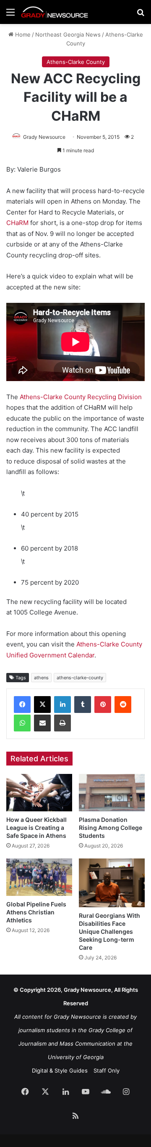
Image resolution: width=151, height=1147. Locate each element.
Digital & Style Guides (60, 1070)
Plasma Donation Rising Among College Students (110, 827)
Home (22, 34)
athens (41, 678)
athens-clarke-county (80, 678)
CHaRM (17, 223)
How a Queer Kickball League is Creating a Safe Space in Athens (36, 827)
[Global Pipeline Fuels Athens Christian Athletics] (39, 877)
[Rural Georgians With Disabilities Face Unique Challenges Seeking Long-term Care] (112, 882)
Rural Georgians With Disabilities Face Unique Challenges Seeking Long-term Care (109, 931)
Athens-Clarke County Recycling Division (81, 397)
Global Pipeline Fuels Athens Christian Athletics (36, 912)
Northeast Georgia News (68, 34)
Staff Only (107, 1070)
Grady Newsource (44, 137)
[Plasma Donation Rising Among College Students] (112, 792)
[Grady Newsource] (54, 12)
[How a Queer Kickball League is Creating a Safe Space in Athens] (39, 792)
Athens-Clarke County (76, 61)
